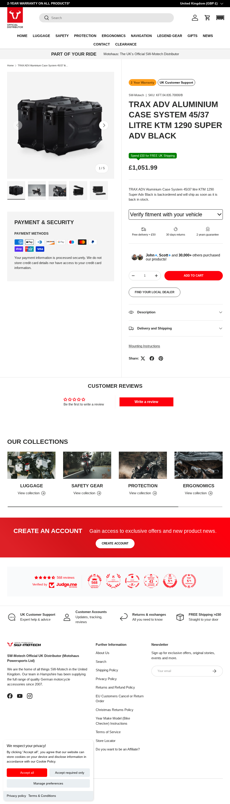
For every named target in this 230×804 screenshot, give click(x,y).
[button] (207, 18)
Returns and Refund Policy (115, 687)
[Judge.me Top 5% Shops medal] (170, 581)
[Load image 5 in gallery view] (99, 190)
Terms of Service (108, 732)
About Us (102, 653)
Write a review (146, 402)
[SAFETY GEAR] (87, 465)
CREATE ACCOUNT (115, 543)
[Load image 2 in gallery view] (37, 190)
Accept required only (69, 772)
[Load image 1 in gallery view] (16, 190)
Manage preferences (48, 783)
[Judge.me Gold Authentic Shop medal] (113, 581)
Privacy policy (16, 795)
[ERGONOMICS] (199, 465)
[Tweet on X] (142, 358)
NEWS (208, 36)
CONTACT (101, 44)
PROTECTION (142, 485)
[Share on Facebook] (151, 358)
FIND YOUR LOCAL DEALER (154, 292)
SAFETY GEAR (87, 485)
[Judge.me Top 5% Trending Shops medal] (189, 581)
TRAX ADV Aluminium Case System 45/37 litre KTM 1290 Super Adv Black (43, 65)
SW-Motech (136, 95)
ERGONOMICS (198, 485)
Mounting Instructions (144, 346)
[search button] (44, 18)
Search (101, 661)
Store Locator (105, 741)
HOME (22, 36)
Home (10, 65)
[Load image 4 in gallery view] (78, 190)
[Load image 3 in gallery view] (57, 190)
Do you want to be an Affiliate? (118, 749)
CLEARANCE (126, 44)
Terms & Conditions (42, 795)
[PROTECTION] (143, 465)
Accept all (27, 772)
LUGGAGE (31, 485)
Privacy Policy (106, 679)
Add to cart (193, 275)
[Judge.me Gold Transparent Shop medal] (132, 581)
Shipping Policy (107, 670)
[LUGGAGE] (31, 465)
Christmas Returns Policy (114, 710)
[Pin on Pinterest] (160, 358)
